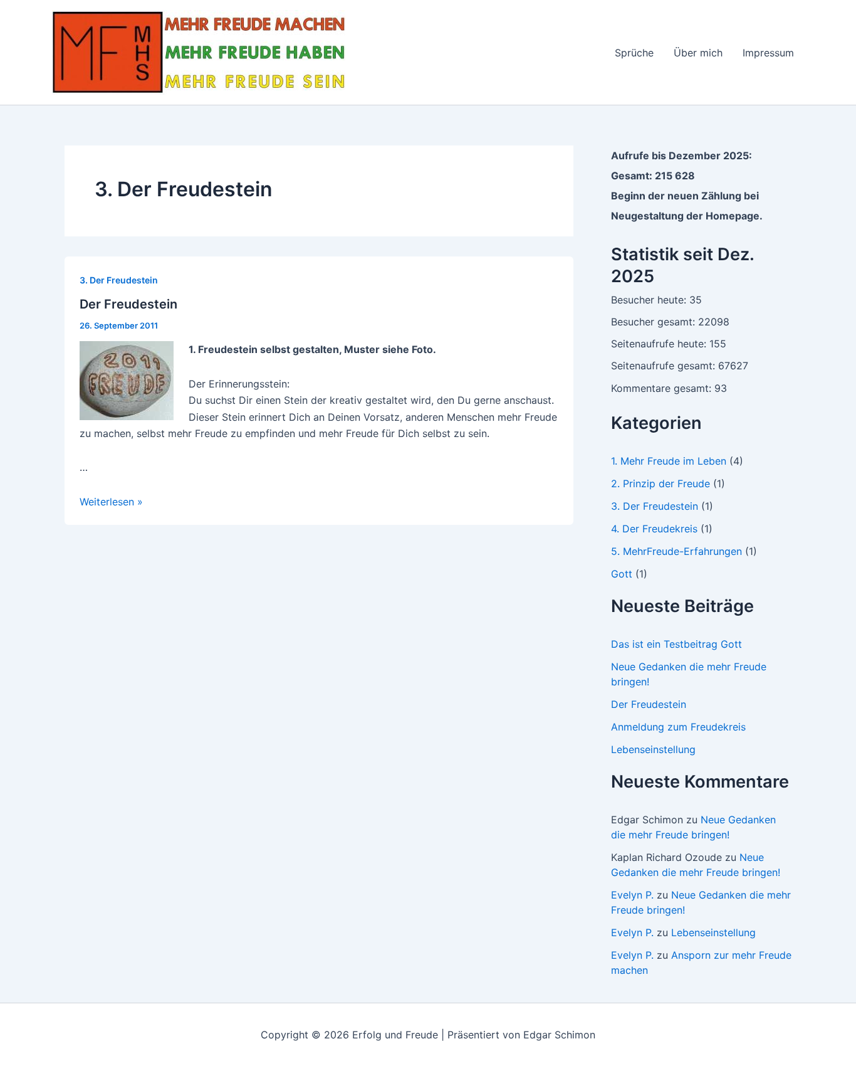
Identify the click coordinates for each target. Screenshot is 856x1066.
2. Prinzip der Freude (660, 483)
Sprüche (634, 52)
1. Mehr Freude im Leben (668, 461)
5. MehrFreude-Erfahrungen (676, 551)
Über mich (698, 52)
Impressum (768, 52)
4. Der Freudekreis (654, 528)
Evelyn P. (632, 895)
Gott (621, 573)
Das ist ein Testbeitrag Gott (676, 644)
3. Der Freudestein (119, 280)
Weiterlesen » (111, 501)
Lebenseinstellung (653, 749)
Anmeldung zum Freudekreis (678, 726)
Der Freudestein (128, 304)
